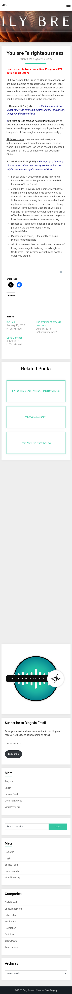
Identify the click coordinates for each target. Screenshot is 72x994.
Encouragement (13, 908)
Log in (8, 788)
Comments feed (13, 800)
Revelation (10, 928)
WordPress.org (12, 807)
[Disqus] (36, 504)
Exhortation (11, 915)
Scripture (10, 934)
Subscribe (13, 754)
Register (9, 781)
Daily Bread (11, 902)
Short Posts (11, 940)
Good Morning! (14, 337)
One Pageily (51, 990)
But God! (11, 322)
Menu (6, 5)
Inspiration (10, 921)
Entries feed (11, 794)
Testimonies (11, 947)
